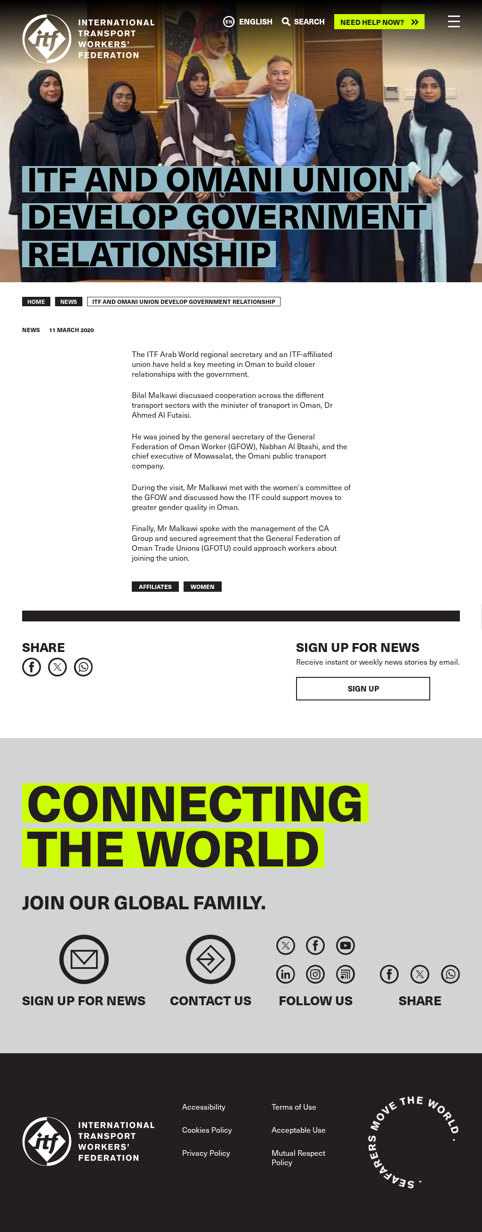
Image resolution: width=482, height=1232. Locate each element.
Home (36, 301)
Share (43, 646)
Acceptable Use (299, 1129)
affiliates (155, 586)
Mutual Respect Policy (298, 1157)
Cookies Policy (207, 1129)
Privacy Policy (206, 1152)
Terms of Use (294, 1106)
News (68, 301)
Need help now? (372, 22)
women (203, 586)
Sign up (363, 688)
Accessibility (203, 1106)
